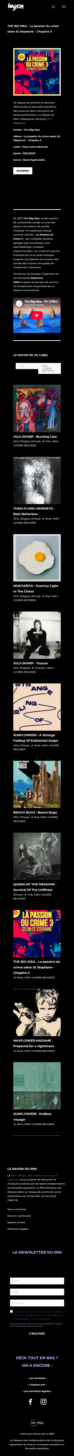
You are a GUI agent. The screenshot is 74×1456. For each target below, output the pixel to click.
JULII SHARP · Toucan (30, 663)
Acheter (22, 171)
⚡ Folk (46, 441)
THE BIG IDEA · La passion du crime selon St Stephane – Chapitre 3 (36, 967)
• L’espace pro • (37, 1384)
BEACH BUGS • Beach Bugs (35, 812)
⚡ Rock (47, 518)
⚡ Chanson (38, 667)
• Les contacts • (37, 1378)
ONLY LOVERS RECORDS (48, 368)
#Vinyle (36, 441)
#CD (16, 441)
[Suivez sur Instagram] (43, 1402)
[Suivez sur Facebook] (30, 1402)
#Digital (25, 441)
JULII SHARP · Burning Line (35, 437)
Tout (22, 366)
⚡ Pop (46, 596)
